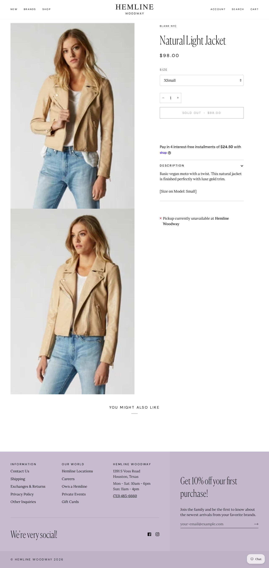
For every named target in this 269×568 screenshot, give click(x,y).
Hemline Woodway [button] (132, 464)
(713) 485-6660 (125, 496)
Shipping (18, 479)
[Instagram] (157, 534)
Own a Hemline (74, 486)
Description (172, 165)
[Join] (252, 524)
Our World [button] (73, 464)
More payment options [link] (178, 139)
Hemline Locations (77, 471)
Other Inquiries (23, 501)
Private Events (74, 494)
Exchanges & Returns (28, 486)
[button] (30, 9)
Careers (68, 479)
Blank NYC (168, 26)
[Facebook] (149, 534)
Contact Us (20, 471)
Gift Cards (70, 501)
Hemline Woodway (34, 559)
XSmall (170, 80)
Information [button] (24, 464)
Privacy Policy (22, 494)
